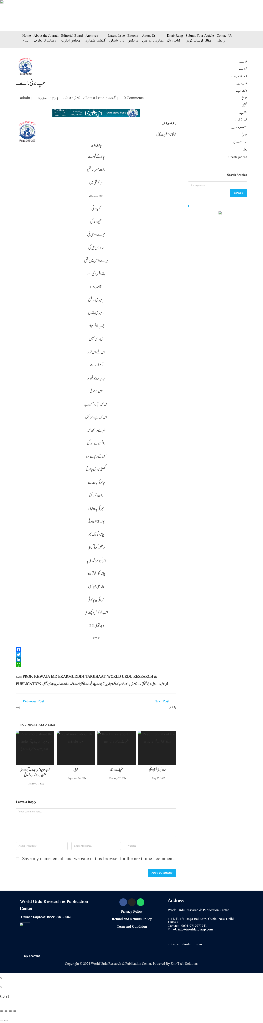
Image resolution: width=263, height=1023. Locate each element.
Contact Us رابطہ (224, 37)
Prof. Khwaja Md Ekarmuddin (53, 676)
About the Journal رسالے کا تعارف (46, 37)
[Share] (6, 1011)
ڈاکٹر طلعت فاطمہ (77, 684)
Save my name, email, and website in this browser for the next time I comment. (98, 858)
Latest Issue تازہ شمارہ (116, 37)
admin (25, 98)
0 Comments (134, 98)
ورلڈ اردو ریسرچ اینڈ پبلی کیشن (55, 684)
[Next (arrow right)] (6, 1020)
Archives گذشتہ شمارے (95, 37)
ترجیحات (100, 684)
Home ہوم (26, 37)
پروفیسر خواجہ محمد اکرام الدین (117, 684)
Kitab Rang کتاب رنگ (175, 37)
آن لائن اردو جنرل (160, 684)
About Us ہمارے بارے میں (153, 37)
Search (238, 193)
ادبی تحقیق (146, 684)
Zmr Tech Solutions (184, 964)
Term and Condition (132, 926)
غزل (76, 770)
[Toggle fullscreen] (10, 1011)
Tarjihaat (95, 676)
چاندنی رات (90, 684)
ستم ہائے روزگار (116, 770)
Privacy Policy (132, 911)
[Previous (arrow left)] (1, 1020)
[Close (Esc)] (1, 1011)
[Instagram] (132, 902)
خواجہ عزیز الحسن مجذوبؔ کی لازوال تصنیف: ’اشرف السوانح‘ (35, 772)
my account (32, 956)
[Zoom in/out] (14, 1011)
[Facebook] (123, 902)
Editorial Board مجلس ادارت (72, 37)
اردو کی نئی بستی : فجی (157, 770)
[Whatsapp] (140, 902)
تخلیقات (112, 98)
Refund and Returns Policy (132, 919)
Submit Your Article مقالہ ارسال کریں (200, 37)
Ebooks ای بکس (133, 37)
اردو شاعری (79, 98)
